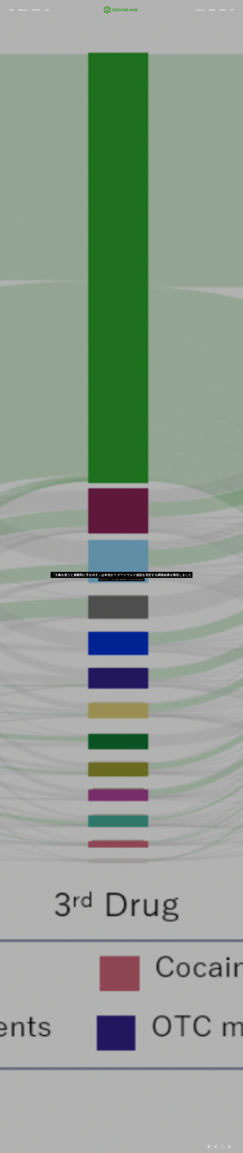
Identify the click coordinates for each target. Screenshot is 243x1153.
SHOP (232, 10)
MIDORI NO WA (22, 10)
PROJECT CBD (36, 10)
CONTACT (222, 10)
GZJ (112, 579)
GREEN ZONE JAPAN (120, 10)
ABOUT (11, 10)
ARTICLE (47, 10)
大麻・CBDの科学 (120, 579)
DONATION (212, 10)
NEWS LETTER (200, 10)
